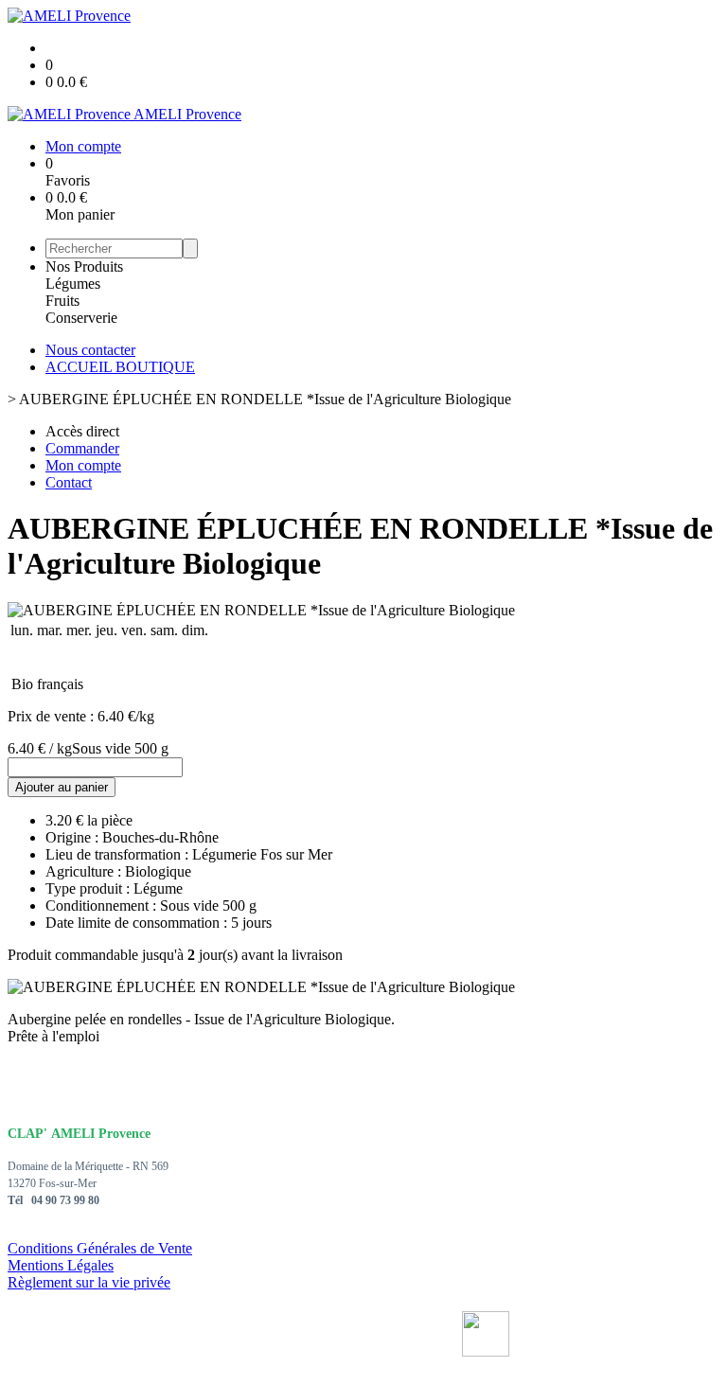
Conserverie (81, 318)
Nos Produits (84, 266)
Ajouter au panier (61, 787)
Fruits (62, 301)
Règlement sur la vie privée (89, 1282)
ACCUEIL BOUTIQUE (120, 367)
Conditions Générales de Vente (100, 1248)
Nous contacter (90, 350)
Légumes (72, 283)
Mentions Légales (61, 1265)
